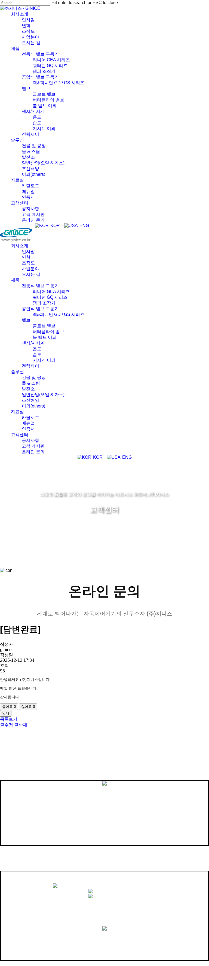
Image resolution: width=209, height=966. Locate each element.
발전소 (28, 389)
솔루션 (17, 371)
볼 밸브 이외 (45, 337)
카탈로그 (30, 417)
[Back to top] (1, 963)
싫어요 (28, 707)
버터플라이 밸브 (48, 331)
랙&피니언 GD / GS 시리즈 (58, 314)
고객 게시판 (33, 446)
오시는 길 (31, 274)
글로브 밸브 (44, 326)
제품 (15, 280)
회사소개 (19, 245)
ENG (83, 225)
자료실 (17, 411)
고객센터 (19, 434)
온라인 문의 (33, 451)
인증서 (28, 429)
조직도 (28, 263)
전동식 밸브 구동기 (40, 285)
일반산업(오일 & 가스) (43, 394)
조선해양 (30, 400)
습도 (37, 354)
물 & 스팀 (31, 383)
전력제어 (30, 366)
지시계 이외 (44, 360)
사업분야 (30, 268)
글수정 (6, 725)
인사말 (28, 251)
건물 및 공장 (34, 377)
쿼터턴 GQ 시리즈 (50, 297)
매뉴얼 (28, 423)
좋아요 (9, 707)
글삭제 (20, 725)
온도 (37, 348)
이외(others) (33, 406)
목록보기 (8, 719)
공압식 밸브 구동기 (40, 308)
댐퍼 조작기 (44, 303)
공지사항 (30, 440)
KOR (54, 225)
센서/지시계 (33, 343)
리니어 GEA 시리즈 (51, 291)
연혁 (26, 257)
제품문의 (110, 936)
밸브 (26, 320)
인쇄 (5, 713)
